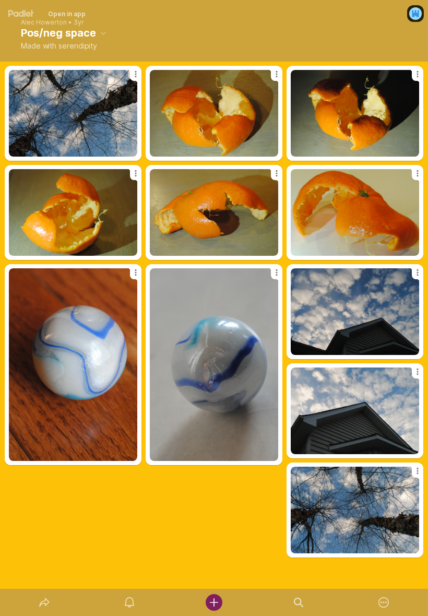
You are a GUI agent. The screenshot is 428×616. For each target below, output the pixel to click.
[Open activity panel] (129, 602)
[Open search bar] (298, 602)
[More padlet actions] (383, 602)
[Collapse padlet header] (103, 33)
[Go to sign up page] (415, 13)
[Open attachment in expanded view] (73, 113)
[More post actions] (128, 78)
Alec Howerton (44, 22)
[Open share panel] (44, 602)
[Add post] (214, 602)
